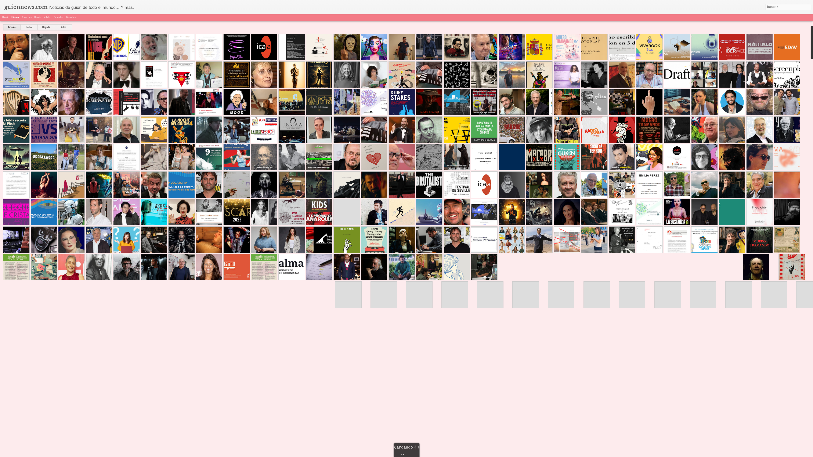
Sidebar (47, 17)
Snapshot (59, 17)
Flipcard (15, 17)
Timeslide (71, 17)
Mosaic (37, 17)
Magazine (27, 17)
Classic (5, 17)
